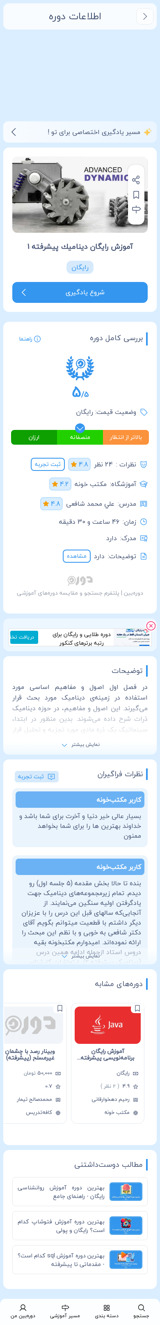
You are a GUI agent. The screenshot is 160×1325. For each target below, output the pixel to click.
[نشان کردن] (136, 195)
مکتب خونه (91, 484)
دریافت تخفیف (22, 637)
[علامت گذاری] (137, 1008)
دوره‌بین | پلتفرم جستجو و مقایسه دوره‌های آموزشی (80, 593)
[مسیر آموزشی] (136, 209)
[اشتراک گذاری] (136, 180)
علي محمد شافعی (90, 504)
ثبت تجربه (48, 464)
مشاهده (77, 556)
